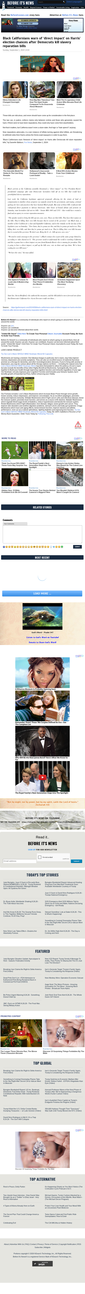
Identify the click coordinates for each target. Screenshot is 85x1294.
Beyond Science (36, 7)
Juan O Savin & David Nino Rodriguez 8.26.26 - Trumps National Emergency (63, 894)
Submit (76, 861)
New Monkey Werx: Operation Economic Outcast (64, 978)
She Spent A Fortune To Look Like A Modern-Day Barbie (18, 282)
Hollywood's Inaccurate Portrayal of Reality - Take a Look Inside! (41, 173)
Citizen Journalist (54, 334)
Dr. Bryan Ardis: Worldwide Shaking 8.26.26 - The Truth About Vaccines (21, 902)
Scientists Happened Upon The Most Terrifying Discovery (68, 282)
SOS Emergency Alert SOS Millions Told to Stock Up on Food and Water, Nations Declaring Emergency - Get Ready (63, 903)
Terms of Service (51, 1244)
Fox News (28, 142)
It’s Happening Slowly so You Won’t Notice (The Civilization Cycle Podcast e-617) (64, 1188)
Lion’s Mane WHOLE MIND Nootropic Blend (18, 366)
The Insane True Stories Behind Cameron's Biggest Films (42, 491)
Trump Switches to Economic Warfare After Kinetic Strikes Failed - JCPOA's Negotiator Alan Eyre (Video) (64, 1081)
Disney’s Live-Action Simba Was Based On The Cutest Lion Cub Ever (69, 465)
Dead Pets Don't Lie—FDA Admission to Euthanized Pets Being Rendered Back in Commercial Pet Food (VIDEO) (19, 980)
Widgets (47, 1247)
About (6, 1244)
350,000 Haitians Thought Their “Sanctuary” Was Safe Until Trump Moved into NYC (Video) (63, 1110)
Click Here (21, 334)
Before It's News (20, 3)
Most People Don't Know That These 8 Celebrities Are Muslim (43, 282)
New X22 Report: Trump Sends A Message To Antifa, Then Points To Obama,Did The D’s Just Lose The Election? (63, 961)
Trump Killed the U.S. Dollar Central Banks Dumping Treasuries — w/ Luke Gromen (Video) (22, 1110)
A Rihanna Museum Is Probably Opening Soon (35, 689)
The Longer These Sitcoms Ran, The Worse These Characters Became (18, 1052)
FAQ (27, 1244)
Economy (19, 7)
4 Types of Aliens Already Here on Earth (19, 1206)
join (12, 326)
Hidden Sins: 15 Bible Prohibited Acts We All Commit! (15, 491)
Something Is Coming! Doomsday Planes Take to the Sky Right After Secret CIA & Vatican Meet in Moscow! (63, 922)
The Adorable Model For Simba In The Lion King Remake (13, 173)
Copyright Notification (67, 1244)
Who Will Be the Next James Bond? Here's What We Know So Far (41, 758)
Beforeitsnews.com (20, 15)
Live (82, 7)
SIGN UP (31, 849)
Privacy (40, 1244)
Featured (10, 7)
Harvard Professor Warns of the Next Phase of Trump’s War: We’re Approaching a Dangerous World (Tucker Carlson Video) (63, 1092)
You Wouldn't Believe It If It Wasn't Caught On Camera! (67, 491)
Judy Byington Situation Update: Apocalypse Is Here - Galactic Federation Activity (21, 960)
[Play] (42, 616)
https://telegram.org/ (31, 822)
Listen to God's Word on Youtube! (42, 637)
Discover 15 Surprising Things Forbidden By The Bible (34, 1169)
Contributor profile (22, 28)
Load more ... (42, 593)
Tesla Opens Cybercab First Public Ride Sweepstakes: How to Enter (60, 1215)
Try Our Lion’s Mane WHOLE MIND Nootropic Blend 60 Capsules (26, 354)
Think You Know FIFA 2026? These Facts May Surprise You (14, 464)
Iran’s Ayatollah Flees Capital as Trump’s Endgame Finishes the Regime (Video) (61, 1101)
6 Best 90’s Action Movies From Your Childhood (67, 172)
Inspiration (75, 7)
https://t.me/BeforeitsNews (69, 822)
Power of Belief (49, 7)
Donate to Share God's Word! (42, 642)
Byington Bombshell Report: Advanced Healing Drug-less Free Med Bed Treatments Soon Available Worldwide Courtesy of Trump (63, 884)
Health (26, 7)
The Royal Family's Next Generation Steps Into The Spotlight (40, 465)
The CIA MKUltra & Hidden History (58, 1223)
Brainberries (7, 178)
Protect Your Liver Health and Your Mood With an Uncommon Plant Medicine (63, 1207)
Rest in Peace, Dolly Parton (14, 1187)
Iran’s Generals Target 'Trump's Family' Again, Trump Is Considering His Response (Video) (63, 970)
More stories (33, 28)
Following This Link (45, 414)
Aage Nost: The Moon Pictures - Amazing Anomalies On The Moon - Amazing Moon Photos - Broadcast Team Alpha (61, 986)
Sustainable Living (63, 7)
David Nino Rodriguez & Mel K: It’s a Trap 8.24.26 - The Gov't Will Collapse (19, 1118)
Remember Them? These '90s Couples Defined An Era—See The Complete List (40, 723)
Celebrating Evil (9, 1223)
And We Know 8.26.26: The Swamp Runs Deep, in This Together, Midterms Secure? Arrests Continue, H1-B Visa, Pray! (22, 914)
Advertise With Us (17, 1244)
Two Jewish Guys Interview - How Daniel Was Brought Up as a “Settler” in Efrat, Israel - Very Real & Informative (21, 1197)
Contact (33, 1244)
